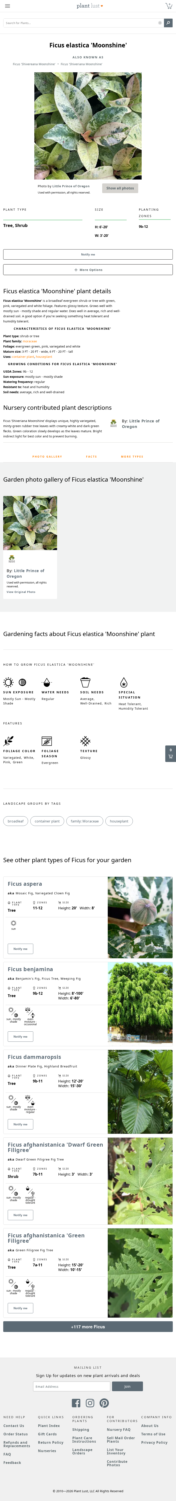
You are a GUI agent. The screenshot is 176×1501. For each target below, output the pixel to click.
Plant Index (49, 1425)
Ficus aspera (25, 883)
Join (127, 1386)
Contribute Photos (117, 1463)
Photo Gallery (47, 456)
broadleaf (16, 821)
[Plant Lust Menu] (7, 6)
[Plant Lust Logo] (90, 6)
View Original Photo (21, 592)
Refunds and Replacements (16, 1444)
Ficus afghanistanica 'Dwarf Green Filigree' (55, 1147)
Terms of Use (153, 1434)
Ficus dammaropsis (34, 1056)
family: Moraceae (85, 821)
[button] (160, 23)
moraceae (30, 341)
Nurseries (47, 1450)
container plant (23, 357)
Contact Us (13, 1425)
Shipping (80, 1429)
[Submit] (168, 23)
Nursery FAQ (119, 1429)
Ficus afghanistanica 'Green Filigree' (46, 1238)
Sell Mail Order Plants (121, 1440)
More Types (132, 456)
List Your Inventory (116, 1451)
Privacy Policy (154, 1442)
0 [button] (169, 4)
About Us (150, 1425)
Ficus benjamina (30, 969)
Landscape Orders (82, 1451)
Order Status (15, 1434)
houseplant (44, 357)
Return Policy (51, 1442)
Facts (91, 456)
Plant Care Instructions (84, 1440)
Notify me (88, 254)
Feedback (12, 1462)
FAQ (7, 1454)
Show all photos (120, 188)
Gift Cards (47, 1434)
